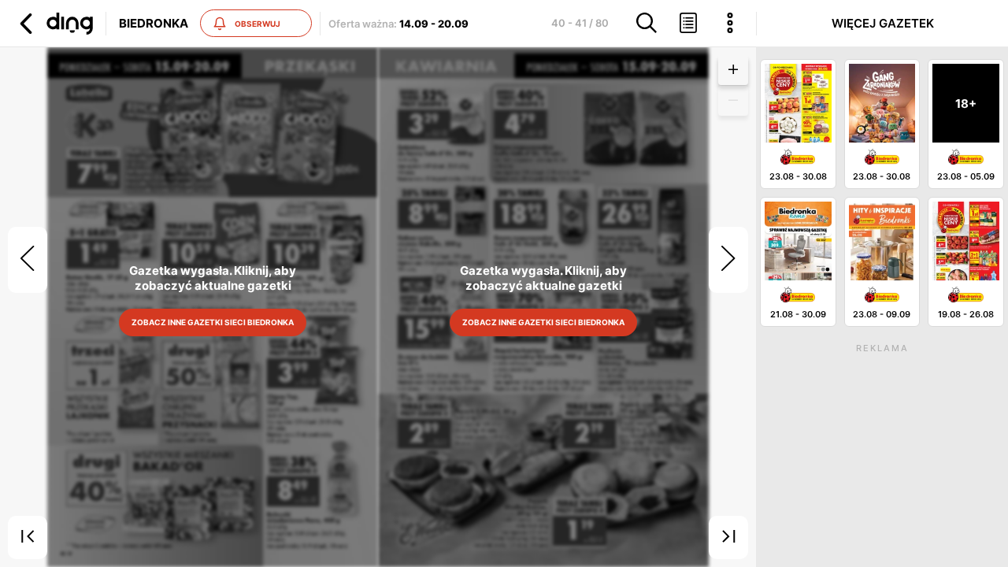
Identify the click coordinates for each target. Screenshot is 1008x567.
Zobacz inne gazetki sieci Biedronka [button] (213, 322)
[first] (27, 538)
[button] (54, 24)
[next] (728, 260)
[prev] (27, 260)
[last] (728, 538)
